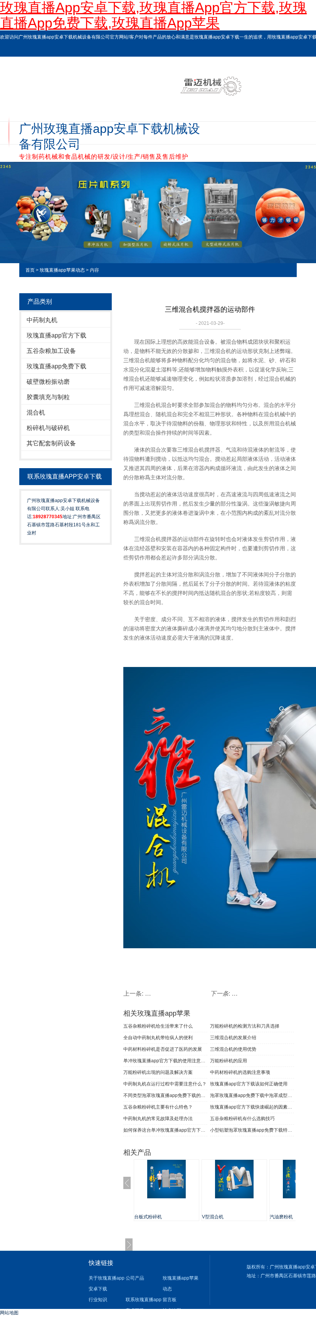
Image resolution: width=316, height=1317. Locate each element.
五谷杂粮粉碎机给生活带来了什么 (158, 1026)
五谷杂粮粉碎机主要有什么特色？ (158, 1107)
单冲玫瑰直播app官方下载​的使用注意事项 (165, 1060)
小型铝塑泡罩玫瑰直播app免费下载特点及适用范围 (252, 1130)
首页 (30, 270)
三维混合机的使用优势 (233, 1049)
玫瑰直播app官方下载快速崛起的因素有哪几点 (252, 1107)
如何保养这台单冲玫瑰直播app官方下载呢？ (165, 1130)
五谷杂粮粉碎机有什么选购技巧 (242, 1118)
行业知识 (98, 1299)
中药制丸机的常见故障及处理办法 (158, 1118)
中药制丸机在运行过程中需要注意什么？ (165, 1084)
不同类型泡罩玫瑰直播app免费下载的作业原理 (165, 1095)
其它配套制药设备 (51, 443)
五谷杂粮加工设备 (51, 351)
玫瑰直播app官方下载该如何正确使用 (248, 1084)
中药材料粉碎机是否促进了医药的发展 (162, 1049)
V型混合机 (213, 1217)
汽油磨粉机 (281, 1217)
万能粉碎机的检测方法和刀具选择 (244, 1026)
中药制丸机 (42, 320)
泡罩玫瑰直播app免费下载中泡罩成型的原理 (252, 1095)
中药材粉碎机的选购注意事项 (240, 1072)
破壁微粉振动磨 (48, 381)
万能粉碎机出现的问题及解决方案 (158, 1072)
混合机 (36, 412)
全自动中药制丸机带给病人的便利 (158, 1037)
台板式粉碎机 (148, 1217)
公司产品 (135, 1278)
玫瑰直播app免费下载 (56, 366)
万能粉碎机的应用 (228, 1060)
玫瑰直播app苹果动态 (62, 270)
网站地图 (9, 1312)
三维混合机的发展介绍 (233, 1037)
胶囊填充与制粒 (48, 397)
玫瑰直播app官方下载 (56, 335)
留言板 (169, 1299)
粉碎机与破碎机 (48, 428)
